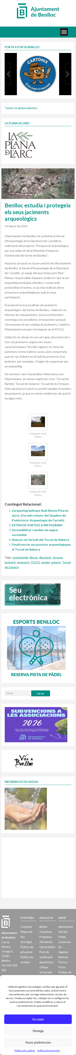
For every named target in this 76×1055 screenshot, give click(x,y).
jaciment (10, 562)
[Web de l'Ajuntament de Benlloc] (38, 10)
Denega (38, 1031)
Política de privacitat (48, 1050)
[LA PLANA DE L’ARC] (20, 144)
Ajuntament (65, 926)
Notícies (63, 957)
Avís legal (26, 942)
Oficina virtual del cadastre (45, 972)
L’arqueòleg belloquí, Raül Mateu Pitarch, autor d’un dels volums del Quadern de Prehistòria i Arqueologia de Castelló (40, 515)
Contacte (26, 926)
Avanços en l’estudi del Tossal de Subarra (40, 539)
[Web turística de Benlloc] (24, 760)
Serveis (62, 931)
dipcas (33, 557)
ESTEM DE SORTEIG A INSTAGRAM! (37, 525)
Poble (62, 937)
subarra (56, 562)
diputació (45, 557)
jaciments (23, 562)
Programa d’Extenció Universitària (47, 942)
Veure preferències (38, 1042)
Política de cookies (24, 1050)
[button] (8, 74)
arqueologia (20, 557)
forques (58, 557)
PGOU (35, 562)
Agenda (63, 952)
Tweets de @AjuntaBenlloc (21, 108)
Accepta (38, 1019)
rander (45, 562)
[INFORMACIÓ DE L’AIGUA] (26, 808)
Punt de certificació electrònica (46, 957)
